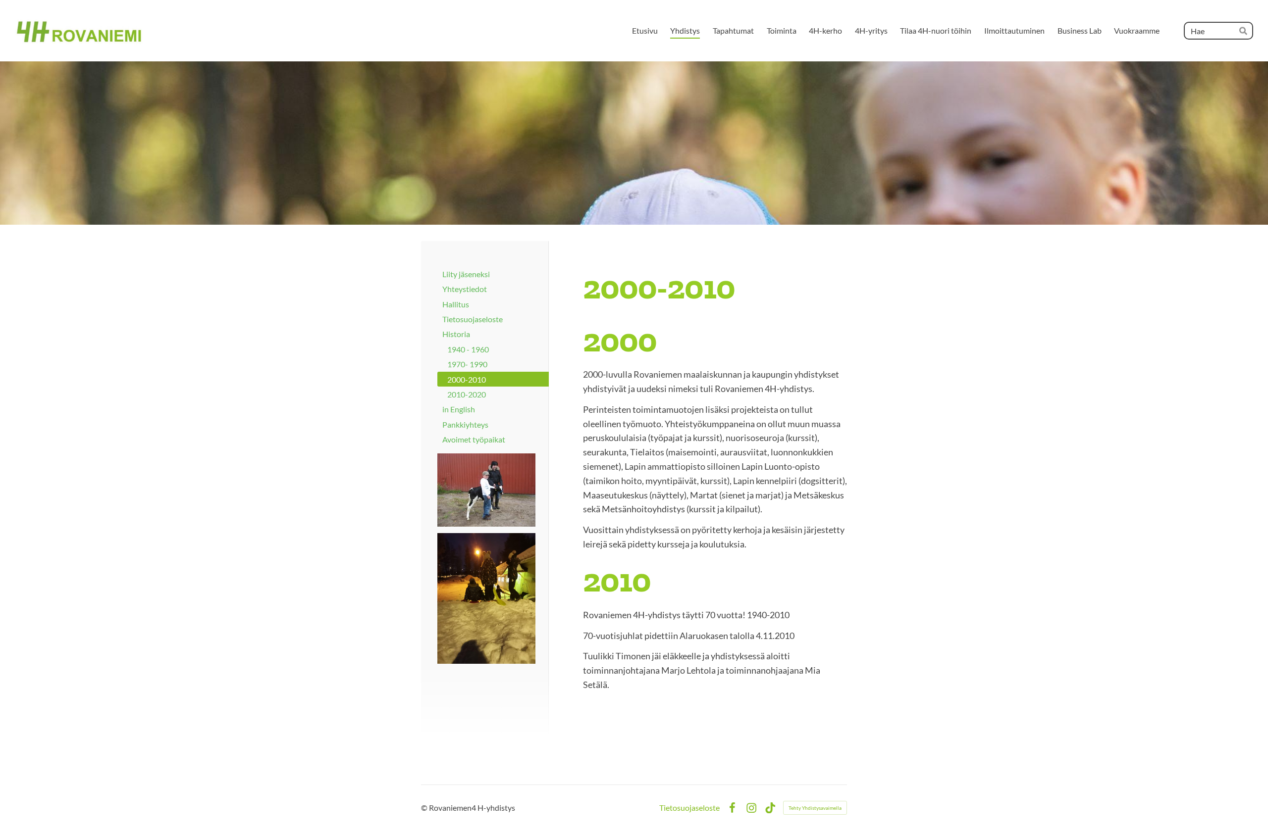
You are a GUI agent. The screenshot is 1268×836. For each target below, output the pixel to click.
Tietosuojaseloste (689, 808)
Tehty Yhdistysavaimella (815, 808)
